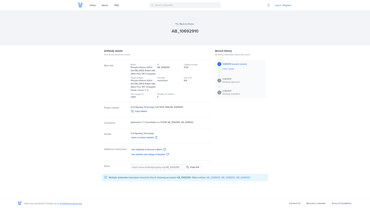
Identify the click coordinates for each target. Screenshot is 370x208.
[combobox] (185, 5)
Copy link (194, 167)
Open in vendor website (142, 137)
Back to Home (187, 24)
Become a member (316, 203)
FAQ (116, 5)
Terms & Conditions (342, 203)
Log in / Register (283, 5)
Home (93, 5)
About (105, 5)
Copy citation (141, 111)
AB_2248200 (213, 177)
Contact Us (295, 203)
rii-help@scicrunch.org (70, 203)
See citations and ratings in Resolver (148, 154)
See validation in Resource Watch (146, 149)
